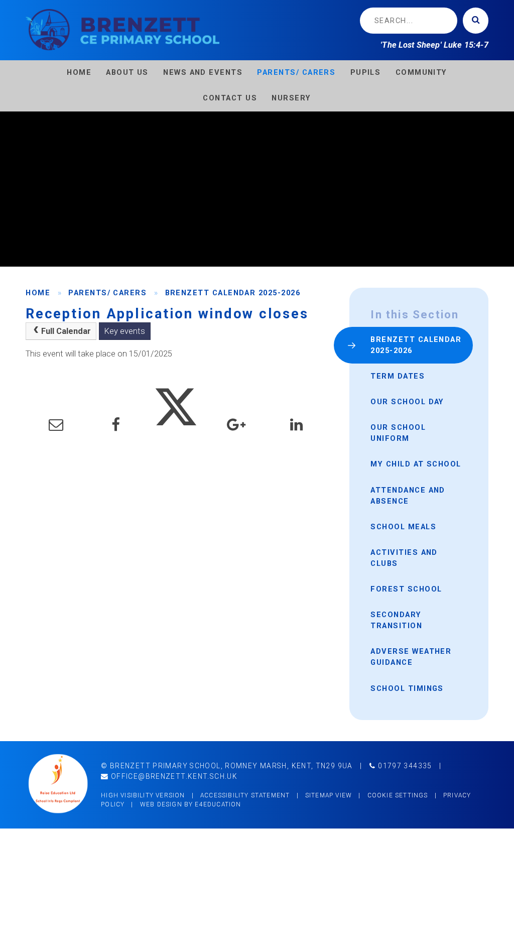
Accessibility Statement (245, 795)
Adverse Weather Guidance (410, 657)
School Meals (403, 526)
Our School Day (407, 401)
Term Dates (397, 376)
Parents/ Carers (107, 292)
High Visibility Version (143, 795)
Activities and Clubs (404, 558)
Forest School (406, 589)
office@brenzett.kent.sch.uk (173, 776)
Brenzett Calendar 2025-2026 (233, 292)
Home (38, 292)
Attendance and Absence (407, 496)
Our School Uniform (398, 433)
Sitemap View (328, 795)
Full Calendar (66, 331)
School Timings (407, 688)
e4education (218, 804)
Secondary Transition (396, 620)
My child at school (415, 463)
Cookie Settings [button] (397, 795)
